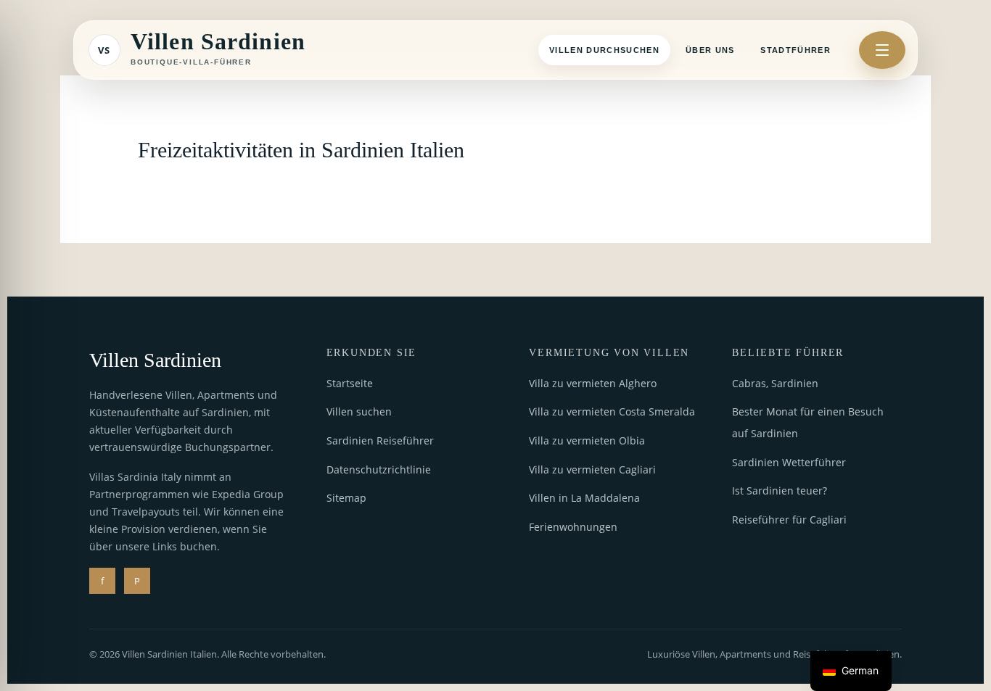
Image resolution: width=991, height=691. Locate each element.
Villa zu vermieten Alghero (593, 383)
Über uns (710, 50)
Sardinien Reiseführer (380, 440)
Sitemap (346, 498)
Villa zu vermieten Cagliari (592, 469)
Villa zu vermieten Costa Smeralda (612, 411)
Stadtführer (795, 50)
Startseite (349, 383)
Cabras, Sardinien (775, 383)
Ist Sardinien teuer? (779, 490)
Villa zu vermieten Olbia (587, 440)
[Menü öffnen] (882, 50)
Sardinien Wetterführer (789, 462)
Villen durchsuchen (604, 50)
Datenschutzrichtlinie (378, 469)
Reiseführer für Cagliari (789, 519)
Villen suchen (359, 411)
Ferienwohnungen (573, 527)
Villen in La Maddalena (584, 498)
